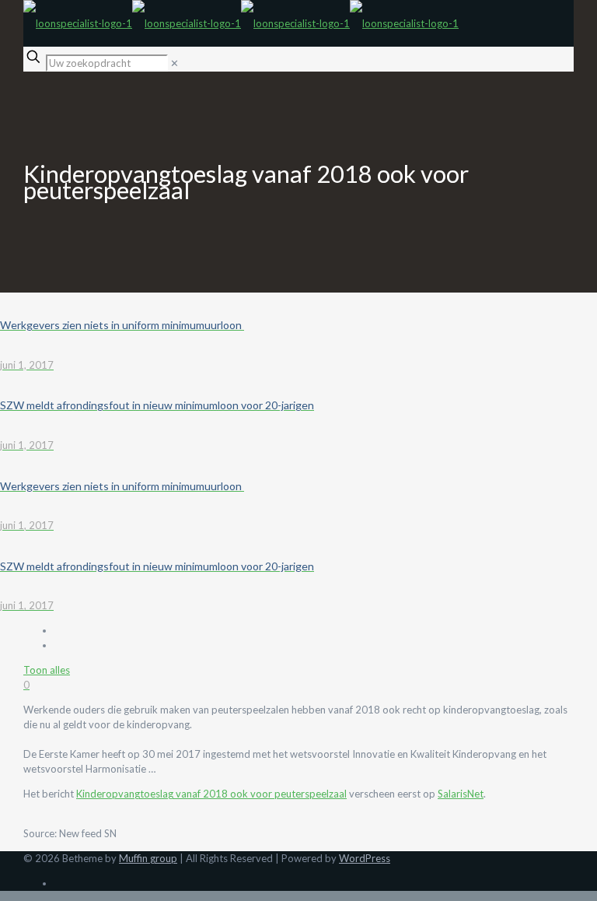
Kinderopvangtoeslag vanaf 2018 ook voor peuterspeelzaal (211, 793)
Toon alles (46, 670)
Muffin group (148, 858)
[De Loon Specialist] (241, 23)
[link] (174, 63)
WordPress (364, 858)
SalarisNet (461, 793)
